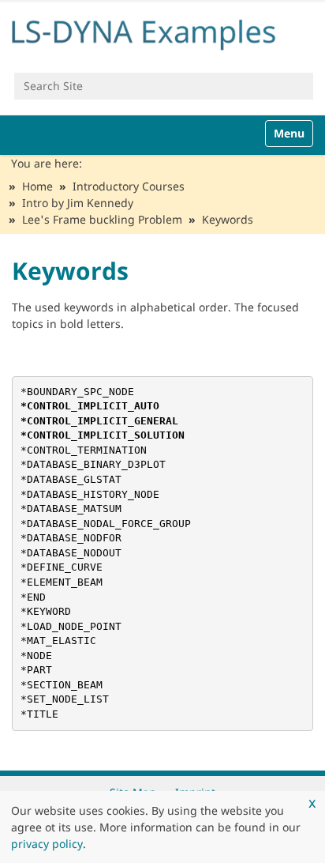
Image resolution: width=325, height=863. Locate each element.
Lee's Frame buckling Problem (102, 219)
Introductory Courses (129, 186)
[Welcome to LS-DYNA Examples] (162, 31)
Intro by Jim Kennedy (77, 202)
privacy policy (47, 843)
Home (37, 186)
